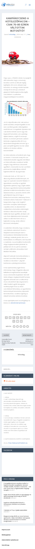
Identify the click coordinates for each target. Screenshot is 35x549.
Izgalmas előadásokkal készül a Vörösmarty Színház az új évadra (14, 503)
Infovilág (12, 34)
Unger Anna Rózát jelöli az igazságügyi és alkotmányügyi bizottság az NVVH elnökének (17, 496)
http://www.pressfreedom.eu (17, 443)
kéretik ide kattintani (18, 303)
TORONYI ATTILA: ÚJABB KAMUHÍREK (15, 510)
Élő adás (9, 381)
